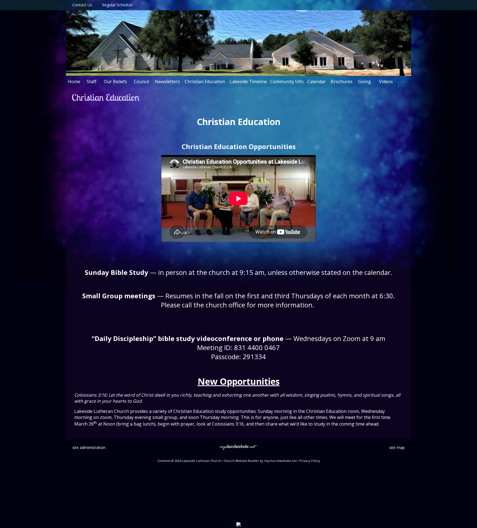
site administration (88, 447)
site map (397, 447)
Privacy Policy (310, 461)
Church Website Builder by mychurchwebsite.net (260, 461)
